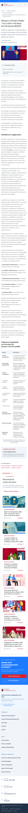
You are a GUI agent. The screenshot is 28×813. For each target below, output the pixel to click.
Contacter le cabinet (16, 467)
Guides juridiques (11, 10)
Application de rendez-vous (6, 811)
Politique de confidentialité (15, 809)
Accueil (3, 10)
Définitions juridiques (17, 465)
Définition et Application (8, 69)
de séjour (10, 150)
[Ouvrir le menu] (25, 4)
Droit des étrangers (7, 12)
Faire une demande (13, 680)
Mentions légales (4, 809)
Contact (15, 811)
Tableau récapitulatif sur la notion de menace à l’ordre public (13, 72)
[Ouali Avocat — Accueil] (7, 4)
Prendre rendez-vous (13, 676)
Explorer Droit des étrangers (11, 491)
